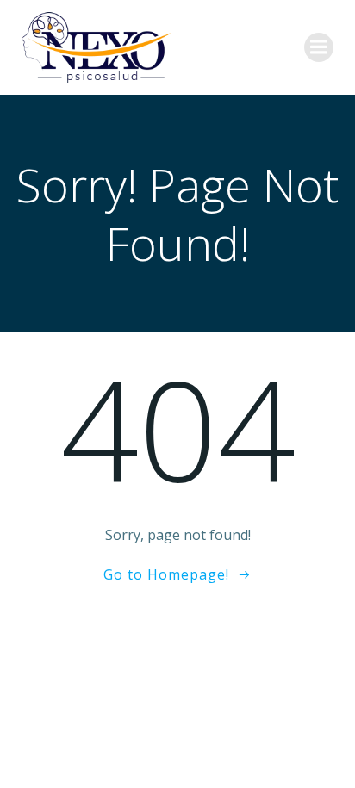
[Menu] (318, 47)
